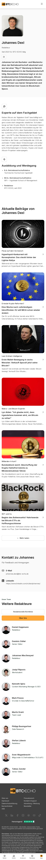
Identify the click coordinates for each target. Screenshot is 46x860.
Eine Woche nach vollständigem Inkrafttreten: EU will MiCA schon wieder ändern (21, 310)
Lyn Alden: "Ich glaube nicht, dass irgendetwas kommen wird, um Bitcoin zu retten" (20, 415)
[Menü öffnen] (41, 4)
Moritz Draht (18, 712)
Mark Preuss (18, 698)
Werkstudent (17, 672)
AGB (3, 809)
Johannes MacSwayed (22, 655)
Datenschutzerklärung (9, 803)
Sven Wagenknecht (21, 755)
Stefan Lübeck (19, 740)
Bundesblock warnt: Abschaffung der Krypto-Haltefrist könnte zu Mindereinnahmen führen (19, 468)
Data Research (18, 729)
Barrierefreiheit (7, 806)
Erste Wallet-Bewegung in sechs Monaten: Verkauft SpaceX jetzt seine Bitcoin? (19, 363)
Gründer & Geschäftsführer (23, 701)
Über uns (5, 798)
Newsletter (27, 806)
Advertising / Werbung (32, 803)
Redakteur (16, 630)
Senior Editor (17, 644)
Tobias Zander (19, 769)
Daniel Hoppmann (20, 627)
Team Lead (16, 715)
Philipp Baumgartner (21, 726)
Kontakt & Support (30, 801)
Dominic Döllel (19, 641)
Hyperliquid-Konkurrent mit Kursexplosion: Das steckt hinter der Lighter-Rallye (19, 257)
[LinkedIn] (4, 57)
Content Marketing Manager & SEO (26, 687)
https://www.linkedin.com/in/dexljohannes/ (23, 584)
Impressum (5, 801)
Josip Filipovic (19, 670)
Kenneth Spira (18, 684)
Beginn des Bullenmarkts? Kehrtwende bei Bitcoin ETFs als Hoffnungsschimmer (20, 520)
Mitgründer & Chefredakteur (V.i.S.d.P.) (27, 757)
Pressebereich (29, 798)
